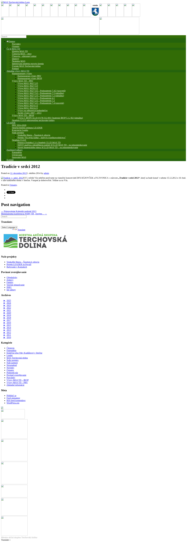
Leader (10, 355)
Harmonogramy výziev (22, 73)
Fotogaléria (11, 350)
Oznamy (15, 46)
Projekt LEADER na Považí (19, 264)
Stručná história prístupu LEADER (27, 128)
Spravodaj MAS (19, 157)
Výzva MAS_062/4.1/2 (28, 105)
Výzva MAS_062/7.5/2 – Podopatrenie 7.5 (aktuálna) (41, 93)
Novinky (10, 368)
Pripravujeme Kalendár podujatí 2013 (18, 211)
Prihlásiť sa (11, 395)
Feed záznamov (13, 398)
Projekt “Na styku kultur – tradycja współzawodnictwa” (42, 137)
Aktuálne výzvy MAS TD (18, 71)
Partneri (15, 68)
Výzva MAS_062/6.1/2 (28, 88)
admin (46, 173)
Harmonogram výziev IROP (30, 78)
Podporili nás (12, 372)
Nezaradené (12, 365)
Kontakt (10, 160)
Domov (12, 41)
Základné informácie (15, 385)
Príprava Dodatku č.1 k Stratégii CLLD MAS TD (39, 142)
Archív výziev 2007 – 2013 (29, 113)
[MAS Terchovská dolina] (15, 2)
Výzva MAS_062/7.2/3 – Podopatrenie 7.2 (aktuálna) (41, 96)
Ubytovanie (17, 155)
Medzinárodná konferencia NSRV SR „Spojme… (24, 214)
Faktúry (10, 282)
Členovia (10, 348)
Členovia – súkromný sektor (24, 56)
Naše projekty (18, 133)
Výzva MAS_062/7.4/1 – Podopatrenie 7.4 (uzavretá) (41, 103)
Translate (21, 230)
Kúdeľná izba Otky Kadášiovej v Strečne (24, 353)
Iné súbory (11, 290)
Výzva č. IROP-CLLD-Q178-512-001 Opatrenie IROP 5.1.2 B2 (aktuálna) (50, 118)
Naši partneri (12, 363)
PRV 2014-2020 (19, 125)
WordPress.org (13, 403)
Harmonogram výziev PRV (29, 76)
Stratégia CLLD (19, 140)
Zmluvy (10, 280)
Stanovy (15, 59)
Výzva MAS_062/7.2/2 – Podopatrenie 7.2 (36, 100)
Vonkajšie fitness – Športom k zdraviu (34, 135)
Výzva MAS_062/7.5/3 (28, 86)
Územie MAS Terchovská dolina (26, 66)
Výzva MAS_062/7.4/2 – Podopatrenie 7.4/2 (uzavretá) (42, 91)
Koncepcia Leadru (20, 130)
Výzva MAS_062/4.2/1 (28, 108)
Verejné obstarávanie (16, 285)
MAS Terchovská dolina (17, 358)
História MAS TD (20, 51)
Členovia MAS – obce (21, 54)
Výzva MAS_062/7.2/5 (28, 83)
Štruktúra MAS (18, 61)
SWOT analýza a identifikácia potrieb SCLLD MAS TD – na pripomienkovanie (52, 145)
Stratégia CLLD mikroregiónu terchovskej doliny (33, 120)
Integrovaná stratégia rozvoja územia (28, 63)
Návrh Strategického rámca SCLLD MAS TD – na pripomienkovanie (48, 147)
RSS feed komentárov (16, 400)
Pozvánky (16, 44)
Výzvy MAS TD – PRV (22, 81)
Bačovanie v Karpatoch (17, 267)
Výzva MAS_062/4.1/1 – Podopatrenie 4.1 (36, 98)
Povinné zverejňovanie (16, 375)
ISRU (9, 287)
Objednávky (12, 277)
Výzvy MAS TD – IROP (23, 115)
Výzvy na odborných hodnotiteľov (33, 110)
